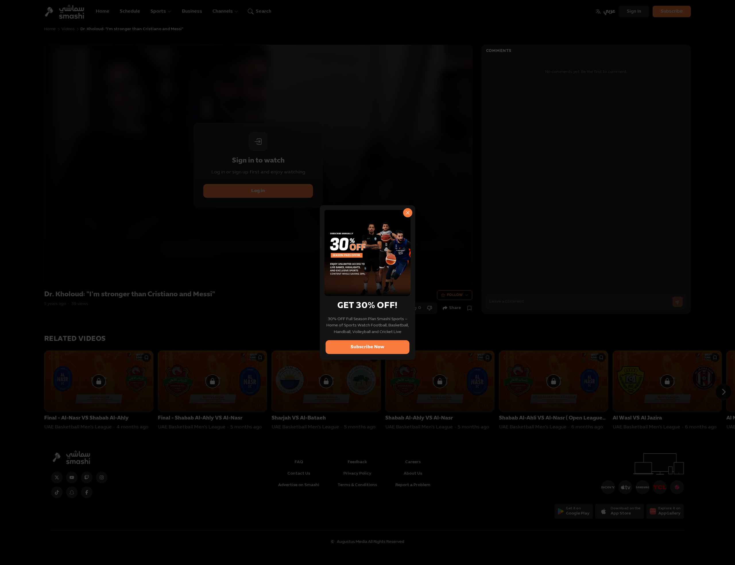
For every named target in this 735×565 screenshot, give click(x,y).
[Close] (407, 212)
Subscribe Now (367, 347)
